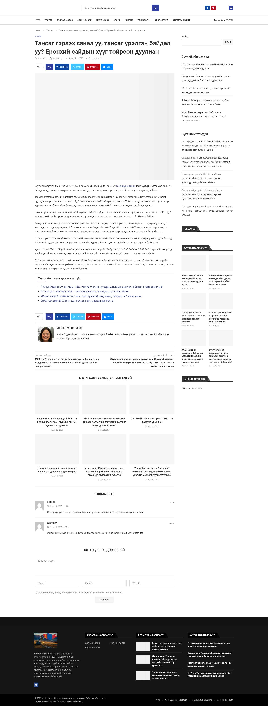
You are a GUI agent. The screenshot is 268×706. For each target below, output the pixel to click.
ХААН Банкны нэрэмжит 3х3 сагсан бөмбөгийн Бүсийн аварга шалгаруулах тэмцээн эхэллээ (204, 116)
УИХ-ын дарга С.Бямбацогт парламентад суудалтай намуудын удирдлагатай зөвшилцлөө (91, 296)
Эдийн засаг (84, 20)
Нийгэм (129, 20)
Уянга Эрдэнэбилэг (53, 58)
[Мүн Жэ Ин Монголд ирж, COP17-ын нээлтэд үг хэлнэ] (152, 399)
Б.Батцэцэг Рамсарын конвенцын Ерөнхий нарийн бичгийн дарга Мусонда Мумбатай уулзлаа (104, 472)
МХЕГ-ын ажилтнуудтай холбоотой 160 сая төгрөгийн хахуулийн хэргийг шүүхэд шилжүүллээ (104, 422)
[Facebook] (207, 8)
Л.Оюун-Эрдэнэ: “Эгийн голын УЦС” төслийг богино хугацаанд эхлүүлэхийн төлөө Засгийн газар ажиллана (101, 286)
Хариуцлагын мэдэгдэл (176, 699)
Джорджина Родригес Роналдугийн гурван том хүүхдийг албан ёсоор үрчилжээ (220, 280)
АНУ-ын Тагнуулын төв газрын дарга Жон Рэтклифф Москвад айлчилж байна (221, 317)
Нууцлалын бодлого (202, 699)
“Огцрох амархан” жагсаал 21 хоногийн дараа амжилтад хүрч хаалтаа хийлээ (84, 291)
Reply (171, 503)
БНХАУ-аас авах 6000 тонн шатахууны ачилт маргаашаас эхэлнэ (77, 300)
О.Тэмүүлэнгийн (125, 185)
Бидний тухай (117, 643)
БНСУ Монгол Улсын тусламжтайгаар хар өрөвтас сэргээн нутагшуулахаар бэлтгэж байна (202, 178)
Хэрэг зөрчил (161, 20)
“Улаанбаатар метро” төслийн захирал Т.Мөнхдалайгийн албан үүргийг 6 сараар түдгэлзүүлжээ (151, 472)
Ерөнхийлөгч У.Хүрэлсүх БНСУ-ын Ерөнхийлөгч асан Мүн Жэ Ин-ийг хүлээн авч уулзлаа (57, 422)
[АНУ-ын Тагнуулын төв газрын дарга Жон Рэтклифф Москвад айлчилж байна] (221, 301)
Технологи (143, 20)
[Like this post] (50, 67)
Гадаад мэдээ (65, 20)
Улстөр (48, 20)
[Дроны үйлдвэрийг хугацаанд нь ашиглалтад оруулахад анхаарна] (57, 449)
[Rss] (225, 8)
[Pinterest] (213, 8)
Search (155, 8)
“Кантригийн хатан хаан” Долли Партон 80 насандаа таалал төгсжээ (193, 317)
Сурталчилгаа (92, 647)
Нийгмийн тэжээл (192, 387)
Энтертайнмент (181, 20)
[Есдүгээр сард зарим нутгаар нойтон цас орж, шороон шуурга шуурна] (194, 263)
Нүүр (37, 20)
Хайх (185, 36)
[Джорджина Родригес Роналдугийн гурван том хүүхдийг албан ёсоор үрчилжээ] (221, 263)
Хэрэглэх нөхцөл (225, 699)
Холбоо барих (92, 643)
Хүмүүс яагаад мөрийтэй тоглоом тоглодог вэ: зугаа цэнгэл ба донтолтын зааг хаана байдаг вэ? (220, 356)
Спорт (116, 20)
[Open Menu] (231, 8)
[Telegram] (219, 8)
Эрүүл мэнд (102, 20)
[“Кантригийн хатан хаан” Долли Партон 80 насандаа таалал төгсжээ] (194, 301)
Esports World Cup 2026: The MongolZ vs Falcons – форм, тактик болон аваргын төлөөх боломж (207, 210)
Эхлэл (37, 30)
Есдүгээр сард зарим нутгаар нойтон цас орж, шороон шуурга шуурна (192, 280)
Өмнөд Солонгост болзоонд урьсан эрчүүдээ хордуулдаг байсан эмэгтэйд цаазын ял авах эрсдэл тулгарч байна (207, 145)
